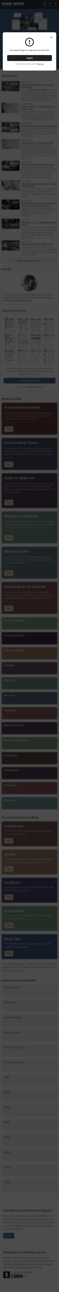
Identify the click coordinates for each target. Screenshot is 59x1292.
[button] (51, 37)
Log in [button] (29, 58)
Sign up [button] (40, 64)
